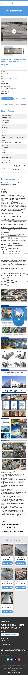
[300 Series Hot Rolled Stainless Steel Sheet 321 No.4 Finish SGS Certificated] (14, 31)
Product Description (20, 104)
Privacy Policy (11, 672)
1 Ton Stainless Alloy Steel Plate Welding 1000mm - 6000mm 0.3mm (7, 583)
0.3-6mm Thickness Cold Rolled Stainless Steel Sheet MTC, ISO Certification (7, 558)
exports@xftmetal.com (11, 634)
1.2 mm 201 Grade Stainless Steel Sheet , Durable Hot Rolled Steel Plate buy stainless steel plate (21, 558)
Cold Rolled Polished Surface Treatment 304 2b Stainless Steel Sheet (7, 607)
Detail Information (7, 104)
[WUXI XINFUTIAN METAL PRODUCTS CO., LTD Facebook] (11, 659)
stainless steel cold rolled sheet (12, 531)
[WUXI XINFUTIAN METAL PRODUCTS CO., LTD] (14, 3)
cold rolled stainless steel (10, 524)
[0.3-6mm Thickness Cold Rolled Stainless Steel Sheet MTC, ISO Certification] (7, 550)
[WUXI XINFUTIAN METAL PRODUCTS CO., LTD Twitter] (15, 659)
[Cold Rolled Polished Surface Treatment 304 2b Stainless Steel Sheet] (7, 598)
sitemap (18, 672)
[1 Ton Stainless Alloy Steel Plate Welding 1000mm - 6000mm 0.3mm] (7, 574)
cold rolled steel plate (9, 528)
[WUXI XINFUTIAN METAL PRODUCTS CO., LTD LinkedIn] (19, 659)
